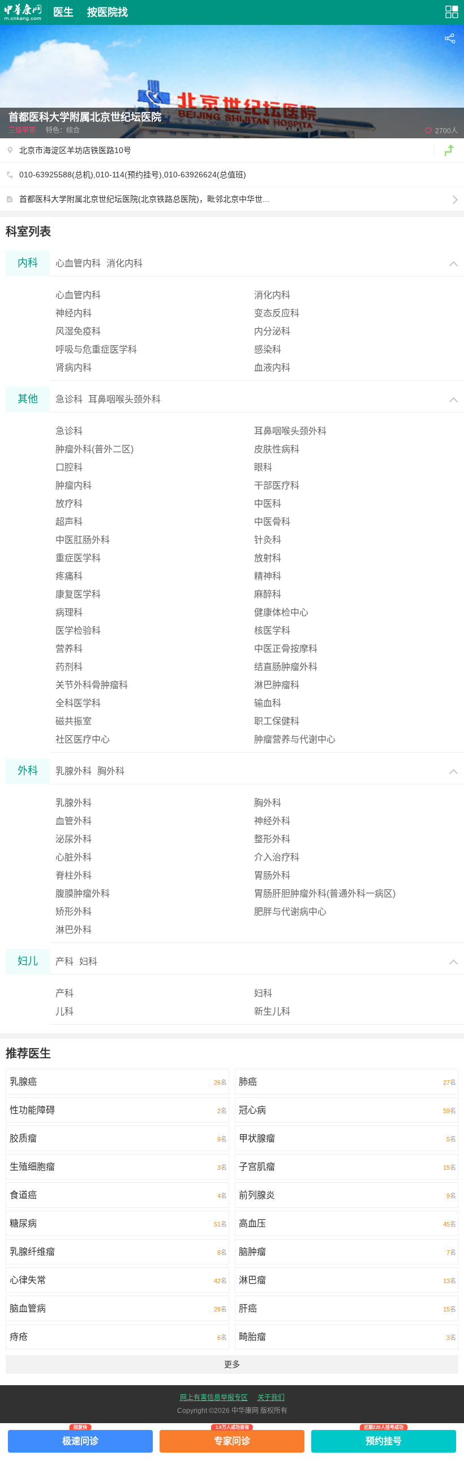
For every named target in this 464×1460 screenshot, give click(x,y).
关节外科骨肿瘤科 (91, 685)
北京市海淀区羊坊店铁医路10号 (75, 150)
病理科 (69, 612)
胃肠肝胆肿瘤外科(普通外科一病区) (325, 893)
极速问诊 (80, 1438)
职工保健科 (276, 721)
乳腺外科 (73, 803)
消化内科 (272, 295)
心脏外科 (73, 857)
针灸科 (267, 540)
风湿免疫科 (78, 331)
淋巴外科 (73, 930)
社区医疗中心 (82, 739)
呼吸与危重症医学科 (96, 349)
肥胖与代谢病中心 (290, 911)
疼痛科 (69, 576)
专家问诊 (232, 1438)
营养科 (69, 648)
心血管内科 (78, 295)
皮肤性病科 (276, 449)
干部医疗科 (276, 485)
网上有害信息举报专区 (214, 1398)
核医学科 (272, 630)
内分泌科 (272, 331)
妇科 (263, 993)
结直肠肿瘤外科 (285, 667)
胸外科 (267, 803)
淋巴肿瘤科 (276, 685)
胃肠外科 (272, 875)
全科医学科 (78, 703)
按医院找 (107, 12)
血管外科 (73, 821)
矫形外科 (73, 911)
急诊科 (69, 431)
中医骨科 (272, 522)
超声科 (69, 522)
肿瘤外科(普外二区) (94, 449)
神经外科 (272, 821)
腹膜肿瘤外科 (82, 893)
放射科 (267, 558)
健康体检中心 (281, 612)
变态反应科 (276, 313)
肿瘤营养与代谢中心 (295, 739)
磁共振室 (73, 721)
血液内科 (272, 367)
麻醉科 (267, 594)
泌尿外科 (73, 839)
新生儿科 (272, 1011)
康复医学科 (78, 594)
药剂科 (69, 667)
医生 (63, 12)
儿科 (64, 1011)
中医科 (267, 503)
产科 (64, 993)
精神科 (267, 576)
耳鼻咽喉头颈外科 (290, 431)
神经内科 (73, 313)
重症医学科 (78, 558)
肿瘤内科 (73, 485)
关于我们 (271, 1398)
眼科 (263, 467)
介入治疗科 (276, 857)
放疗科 (69, 503)
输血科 (267, 703)
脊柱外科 (73, 875)
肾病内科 (73, 367)
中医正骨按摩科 (285, 648)
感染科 (267, 349)
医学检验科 (78, 630)
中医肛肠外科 (82, 540)
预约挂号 (383, 1438)
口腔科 (69, 467)
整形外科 (272, 839)
